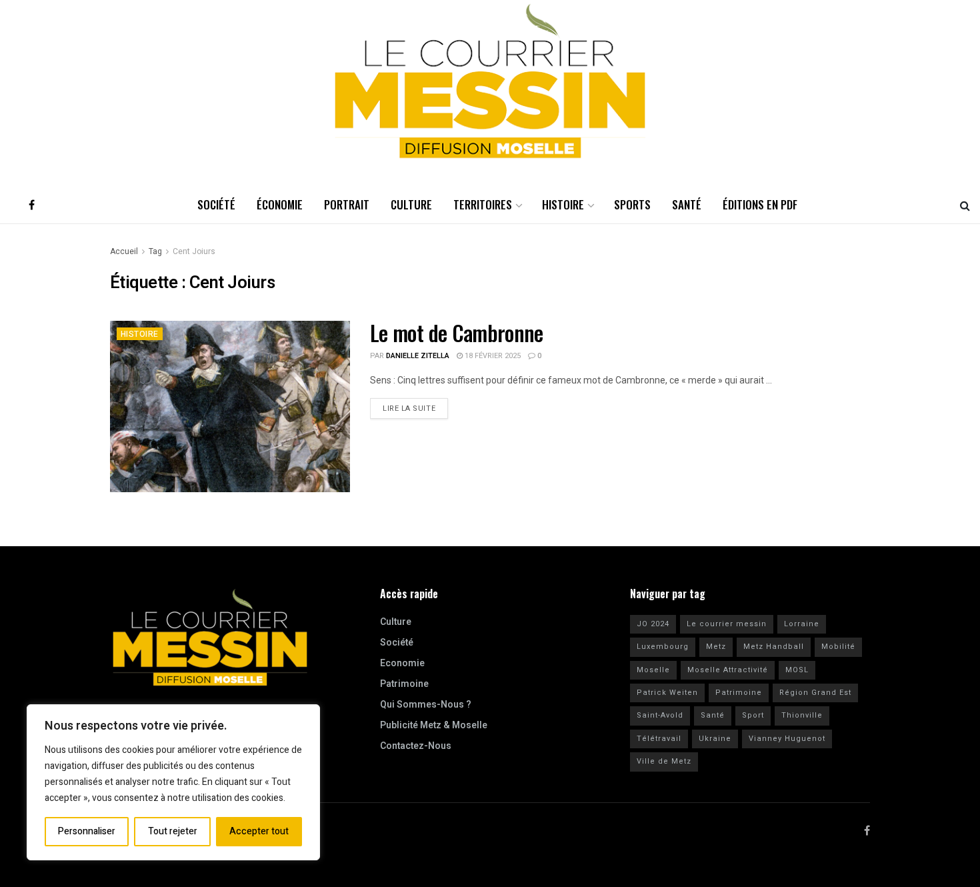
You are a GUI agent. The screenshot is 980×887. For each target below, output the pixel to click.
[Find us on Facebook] (32, 204)
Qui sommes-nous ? (425, 705)
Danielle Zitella (417, 355)
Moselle (653, 670)
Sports (632, 204)
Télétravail (659, 738)
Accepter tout (259, 831)
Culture (411, 204)
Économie (280, 204)
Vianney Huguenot (787, 738)
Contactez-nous (415, 746)
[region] (173, 782)
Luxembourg (663, 646)
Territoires (482, 204)
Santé (686, 204)
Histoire (563, 204)
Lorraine (801, 624)
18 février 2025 (492, 355)
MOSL (797, 670)
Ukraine (715, 738)
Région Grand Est (815, 692)
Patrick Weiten (667, 692)
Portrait (346, 204)
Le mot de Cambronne (456, 332)
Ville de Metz (664, 761)
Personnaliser (86, 831)
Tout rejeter (172, 831)
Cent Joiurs (194, 251)
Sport (753, 715)
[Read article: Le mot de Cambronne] (230, 406)
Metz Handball (773, 646)
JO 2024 (653, 624)
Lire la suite (415, 406)
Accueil (124, 251)
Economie (402, 663)
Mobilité (838, 646)
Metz (716, 646)
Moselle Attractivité (727, 670)
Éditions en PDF (760, 204)
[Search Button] (965, 204)
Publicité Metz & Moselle (433, 725)
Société (216, 204)
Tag (155, 251)
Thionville (802, 715)
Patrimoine (404, 684)
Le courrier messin (727, 624)
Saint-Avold (660, 715)
